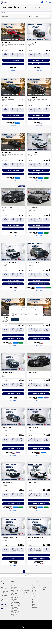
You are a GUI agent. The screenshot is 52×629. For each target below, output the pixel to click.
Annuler (24, 319)
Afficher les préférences (35, 319)
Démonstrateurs (25, 590)
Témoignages (45, 587)
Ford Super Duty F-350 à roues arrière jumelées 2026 (15, 611)
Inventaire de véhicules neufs (25, 588)
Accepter (15, 319)
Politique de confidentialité (29, 321)
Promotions (34, 591)
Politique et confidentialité (21, 623)
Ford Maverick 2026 (15, 603)
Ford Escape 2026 (15, 597)
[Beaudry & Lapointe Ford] (4, 2)
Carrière (44, 589)
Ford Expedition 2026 (14, 600)
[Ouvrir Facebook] (2, 608)
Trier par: (28, 16)
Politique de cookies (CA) (30, 623)
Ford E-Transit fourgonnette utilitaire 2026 (14, 594)
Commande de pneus (35, 603)
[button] (2, 31)
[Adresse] (46, 2)
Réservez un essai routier (36, 586)
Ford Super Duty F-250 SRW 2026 (15, 608)
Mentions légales (13, 70)
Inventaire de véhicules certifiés (25, 597)
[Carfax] (13, 67)
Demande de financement (35, 594)
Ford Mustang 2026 (15, 605)
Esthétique (34, 599)
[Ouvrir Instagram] (4, 608)
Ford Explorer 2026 (15, 602)
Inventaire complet (26, 585)
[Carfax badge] (17, 122)
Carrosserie (34, 601)
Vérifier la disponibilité (13, 60)
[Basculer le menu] (49, 2)
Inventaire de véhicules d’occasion (24, 593)
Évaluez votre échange (35, 589)
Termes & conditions (13, 623)
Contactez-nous (46, 585)
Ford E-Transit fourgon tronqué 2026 (14, 590)
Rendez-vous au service (35, 597)
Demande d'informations (13, 63)
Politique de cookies (20, 321)
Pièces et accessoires (34, 606)
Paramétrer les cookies (38, 623)
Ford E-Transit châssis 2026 (14, 586)
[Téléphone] (42, 2)
